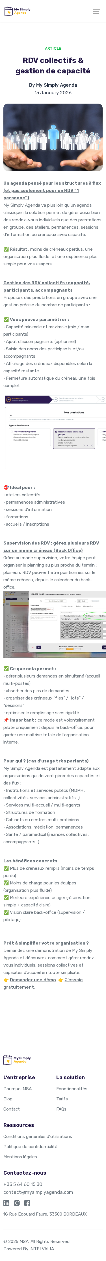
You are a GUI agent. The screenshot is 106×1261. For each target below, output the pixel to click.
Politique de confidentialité (30, 1146)
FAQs (61, 1109)
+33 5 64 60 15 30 (22, 1184)
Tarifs (62, 1099)
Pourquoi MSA (17, 1088)
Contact (11, 1109)
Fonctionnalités (71, 1088)
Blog (7, 1099)
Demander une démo (33, 979)
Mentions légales (20, 1156)
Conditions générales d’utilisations (37, 1136)
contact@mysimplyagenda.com (38, 1192)
